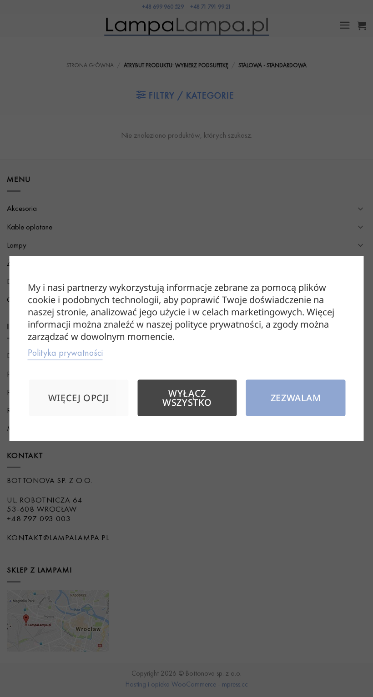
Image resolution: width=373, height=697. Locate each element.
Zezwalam (296, 398)
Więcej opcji (78, 398)
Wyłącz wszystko (187, 397)
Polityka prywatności (65, 352)
